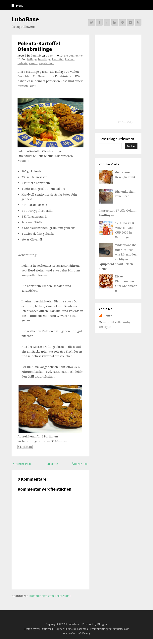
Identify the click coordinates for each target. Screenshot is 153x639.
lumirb (36, 55)
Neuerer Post (22, 464)
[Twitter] (91, 22)
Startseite (51, 464)
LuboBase (25, 19)
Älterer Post (80, 464)
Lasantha (82, 629)
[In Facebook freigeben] (31, 447)
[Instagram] (130, 22)
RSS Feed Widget (125, 122)
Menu (19, 5)
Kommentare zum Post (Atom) (50, 596)
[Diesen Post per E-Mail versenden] (19, 447)
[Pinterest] (122, 22)
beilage (32, 59)
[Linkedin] (114, 22)
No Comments (73, 55)
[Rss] (138, 22)
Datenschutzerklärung (76, 633)
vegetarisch (46, 63)
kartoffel (58, 59)
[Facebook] (99, 22)
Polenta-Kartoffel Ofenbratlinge (39, 46)
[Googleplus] (107, 22)
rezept (33, 63)
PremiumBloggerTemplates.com (109, 629)
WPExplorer (43, 629)
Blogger (102, 624)
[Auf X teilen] (27, 447)
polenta (23, 63)
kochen (70, 59)
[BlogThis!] (23, 447)
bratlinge (44, 59)
